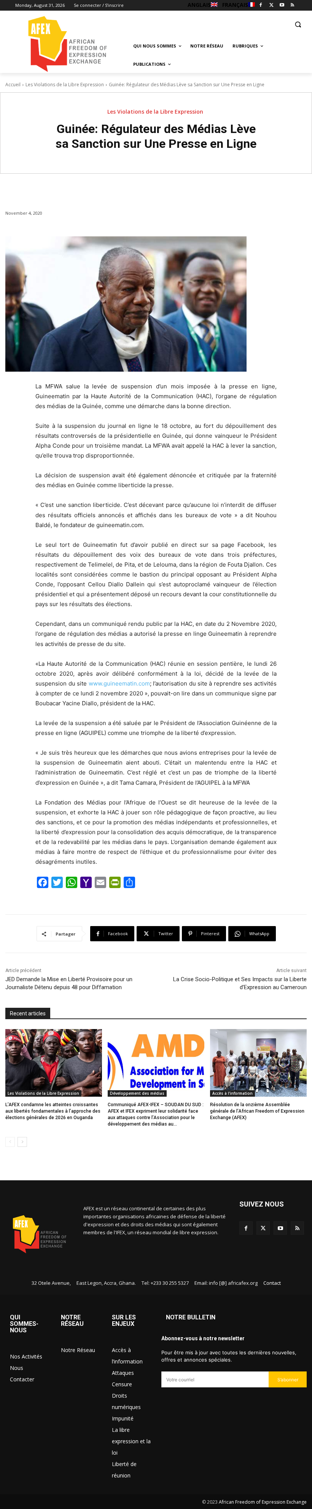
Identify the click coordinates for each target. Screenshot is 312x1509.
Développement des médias (137, 1093)
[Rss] (292, 5)
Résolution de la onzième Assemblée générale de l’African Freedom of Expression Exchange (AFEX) (257, 1111)
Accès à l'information (232, 1093)
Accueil (13, 84)
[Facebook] (260, 5)
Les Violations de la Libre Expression (64, 84)
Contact (272, 1282)
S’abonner (287, 1379)
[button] (298, 24)
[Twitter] (271, 5)
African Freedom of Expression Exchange (263, 1502)
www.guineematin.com (119, 683)
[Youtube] (281, 5)
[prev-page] (10, 1142)
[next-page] (22, 1142)
